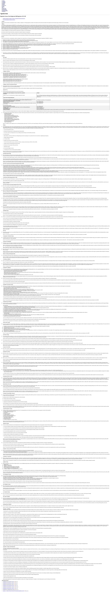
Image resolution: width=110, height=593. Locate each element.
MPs (2, 7)
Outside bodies (4, 8)
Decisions (3, 3)
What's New (3, 11)
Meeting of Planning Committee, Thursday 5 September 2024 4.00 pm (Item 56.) (14, 18)
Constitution (3, 2)
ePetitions (3, 4)
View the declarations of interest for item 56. (9, 19)
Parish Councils (4, 9)
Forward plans (4, 5)
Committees (3, 1)
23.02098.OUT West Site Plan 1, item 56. (10, 586)
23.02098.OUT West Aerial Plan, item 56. (10, 585)
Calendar (3, 0)
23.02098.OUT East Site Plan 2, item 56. (10, 584)
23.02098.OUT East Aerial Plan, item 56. (10, 581)
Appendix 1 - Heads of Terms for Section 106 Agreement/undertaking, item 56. (15, 590)
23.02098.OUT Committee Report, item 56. (10, 589)
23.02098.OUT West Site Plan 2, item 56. (10, 588)
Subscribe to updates (5, 10)
